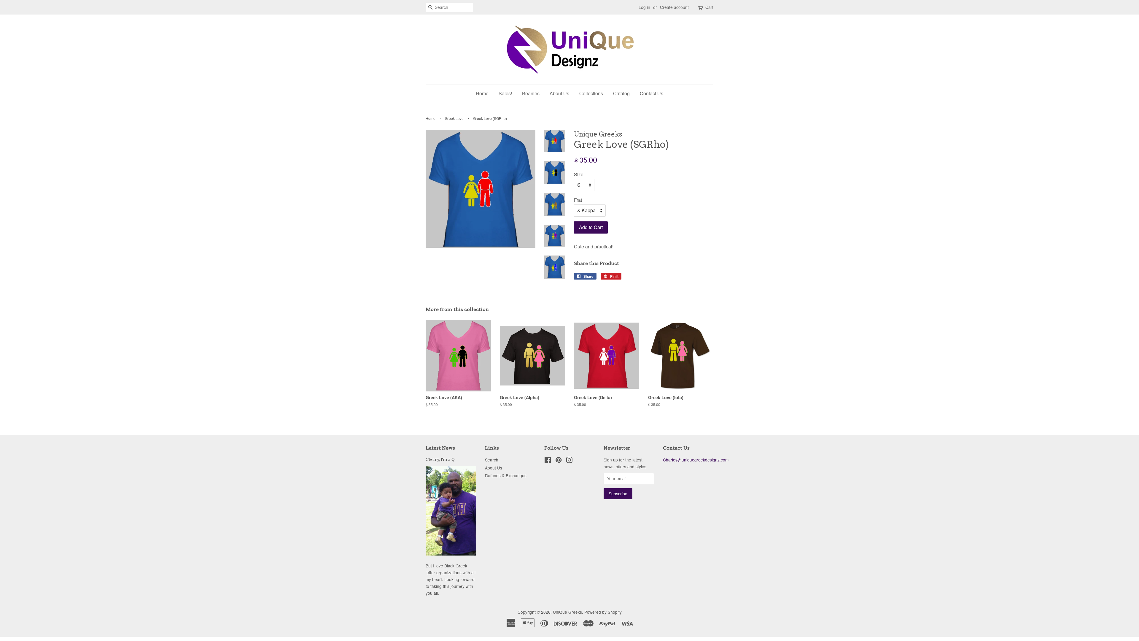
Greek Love (454, 118)
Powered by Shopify (603, 612)
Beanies (531, 93)
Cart (709, 7)
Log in (644, 7)
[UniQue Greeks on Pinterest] (558, 461)
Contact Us (651, 93)
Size (578, 174)
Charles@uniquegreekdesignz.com (695, 460)
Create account (674, 7)
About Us (559, 93)
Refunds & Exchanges (505, 475)
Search (491, 460)
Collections (591, 93)
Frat (578, 199)
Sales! (505, 93)
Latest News (440, 448)
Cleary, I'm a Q (440, 459)
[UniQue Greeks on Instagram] (569, 461)
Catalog (621, 93)
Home (482, 93)
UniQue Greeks (567, 612)
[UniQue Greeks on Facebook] (547, 461)
